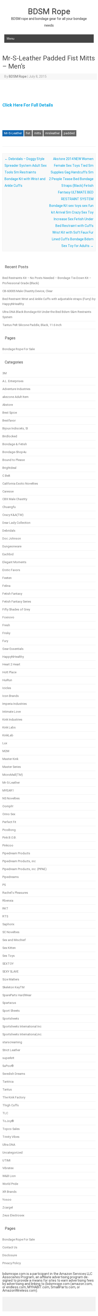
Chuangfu (9, 507)
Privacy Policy (11, 1263)
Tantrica (8, 1081)
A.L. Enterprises (13, 381)
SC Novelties (11, 932)
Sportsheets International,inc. (22, 1034)
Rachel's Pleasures (15, 892)
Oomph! (7, 806)
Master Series (11, 767)
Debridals (8, 530)
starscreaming (12, 1042)
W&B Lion (9, 1176)
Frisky (6, 633)
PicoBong (9, 830)
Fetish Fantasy (12, 593)
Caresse (8, 491)
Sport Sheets (11, 1010)
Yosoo (6, 1199)
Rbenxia (7, 900)
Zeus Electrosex (13, 1215)
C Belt (6, 475)
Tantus (7, 1089)
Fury (5, 641)
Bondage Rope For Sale (18, 349)
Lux (4, 743)
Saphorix (8, 924)
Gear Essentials (13, 649)
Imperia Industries (14, 704)
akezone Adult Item (15, 397)
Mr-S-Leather (13, 133)
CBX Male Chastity (14, 499)
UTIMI (6, 1160)
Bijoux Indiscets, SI (15, 428)
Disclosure (9, 1255)
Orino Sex (8, 814)
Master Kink (10, 759)
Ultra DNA (8, 1144)
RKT (5, 908)
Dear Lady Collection (16, 522)
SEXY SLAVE (10, 971)
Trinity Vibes (11, 1137)
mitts (37, 133)
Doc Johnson (11, 538)
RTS (5, 916)
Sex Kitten (9, 948)
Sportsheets (10, 1018)
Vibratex (8, 1168)
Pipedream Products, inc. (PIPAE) (24, 869)
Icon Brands (10, 696)
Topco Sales (11, 1129)
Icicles (6, 688)
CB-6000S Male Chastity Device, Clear (27, 291)
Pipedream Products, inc (19, 861)
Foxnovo (8, 617)
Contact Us (9, 1247)
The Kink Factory (13, 1097)
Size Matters (10, 979)
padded (69, 133)
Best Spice (9, 412)
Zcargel (7, 1207)
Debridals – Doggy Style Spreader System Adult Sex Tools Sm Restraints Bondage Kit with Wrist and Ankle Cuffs (26, 172)
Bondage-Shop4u (14, 452)
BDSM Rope (49, 11)
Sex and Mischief (14, 940)
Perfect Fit (9, 822)
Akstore (7, 405)
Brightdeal (9, 468)
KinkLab (7, 735)
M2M (5, 751)
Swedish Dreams (13, 1073)
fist (28, 133)
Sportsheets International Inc (21, 1026)
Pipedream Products (16, 853)
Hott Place (9, 672)
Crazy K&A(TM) (13, 515)
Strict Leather (11, 1050)
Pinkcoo (7, 845)
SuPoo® (8, 1066)
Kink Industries (12, 719)
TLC (5, 1113)
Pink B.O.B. (9, 837)
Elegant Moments (14, 562)
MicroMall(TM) (12, 774)
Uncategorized (12, 1152)
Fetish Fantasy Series (16, 601)
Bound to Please (13, 460)
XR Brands (9, 1191)
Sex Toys (8, 956)
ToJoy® (8, 1121)
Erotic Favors (11, 570)
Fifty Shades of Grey (16, 609)
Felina (6, 586)
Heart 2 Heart (11, 664)
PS (4, 885)
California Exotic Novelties (20, 483)
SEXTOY (8, 963)
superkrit (8, 1058)
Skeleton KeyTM (13, 987)
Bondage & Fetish (14, 444)
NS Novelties (11, 798)
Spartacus (9, 1003)
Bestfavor (9, 420)
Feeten (7, 578)
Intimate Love (11, 711)
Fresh (6, 625)
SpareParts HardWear (16, 995)
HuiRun (7, 680)
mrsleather (52, 133)
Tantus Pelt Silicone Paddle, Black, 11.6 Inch (32, 325)
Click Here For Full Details (27, 104)
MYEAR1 (8, 790)
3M (4, 373)
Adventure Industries (16, 389)
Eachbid (8, 554)
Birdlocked (9, 436)
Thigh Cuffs (10, 1105)
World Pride (10, 1184)
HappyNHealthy (13, 656)
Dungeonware (11, 546)
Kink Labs (9, 727)
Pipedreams (10, 877)
